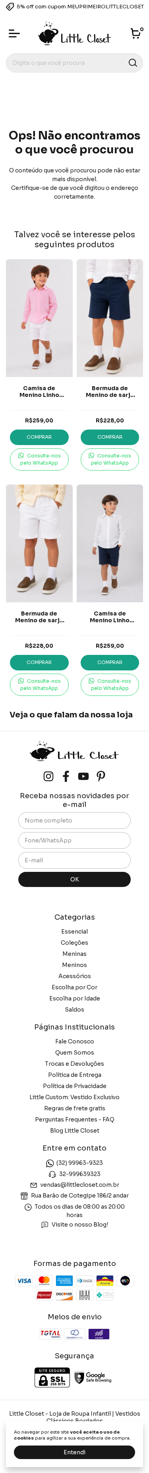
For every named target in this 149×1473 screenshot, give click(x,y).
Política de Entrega (74, 1074)
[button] (39, 459)
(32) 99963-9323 (79, 1162)
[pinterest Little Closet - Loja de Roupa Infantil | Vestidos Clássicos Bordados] (101, 776)
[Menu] (16, 33)
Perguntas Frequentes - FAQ (74, 1119)
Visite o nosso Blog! (80, 1224)
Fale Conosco (74, 1041)
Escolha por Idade (74, 998)
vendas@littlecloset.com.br (80, 1184)
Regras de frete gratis (74, 1108)
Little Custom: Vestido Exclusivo (74, 1097)
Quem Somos (74, 1052)
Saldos (74, 1009)
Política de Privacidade (74, 1086)
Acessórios (74, 976)
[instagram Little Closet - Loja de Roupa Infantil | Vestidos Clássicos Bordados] (48, 776)
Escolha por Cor (74, 987)
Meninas (74, 953)
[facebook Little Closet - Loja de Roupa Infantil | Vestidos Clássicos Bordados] (66, 776)
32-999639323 (80, 1174)
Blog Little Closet (74, 1130)
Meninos (74, 965)
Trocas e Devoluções (74, 1063)
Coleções (74, 942)
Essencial (74, 931)
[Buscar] (132, 62)
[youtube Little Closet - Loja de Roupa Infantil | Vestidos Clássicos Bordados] (83, 776)
